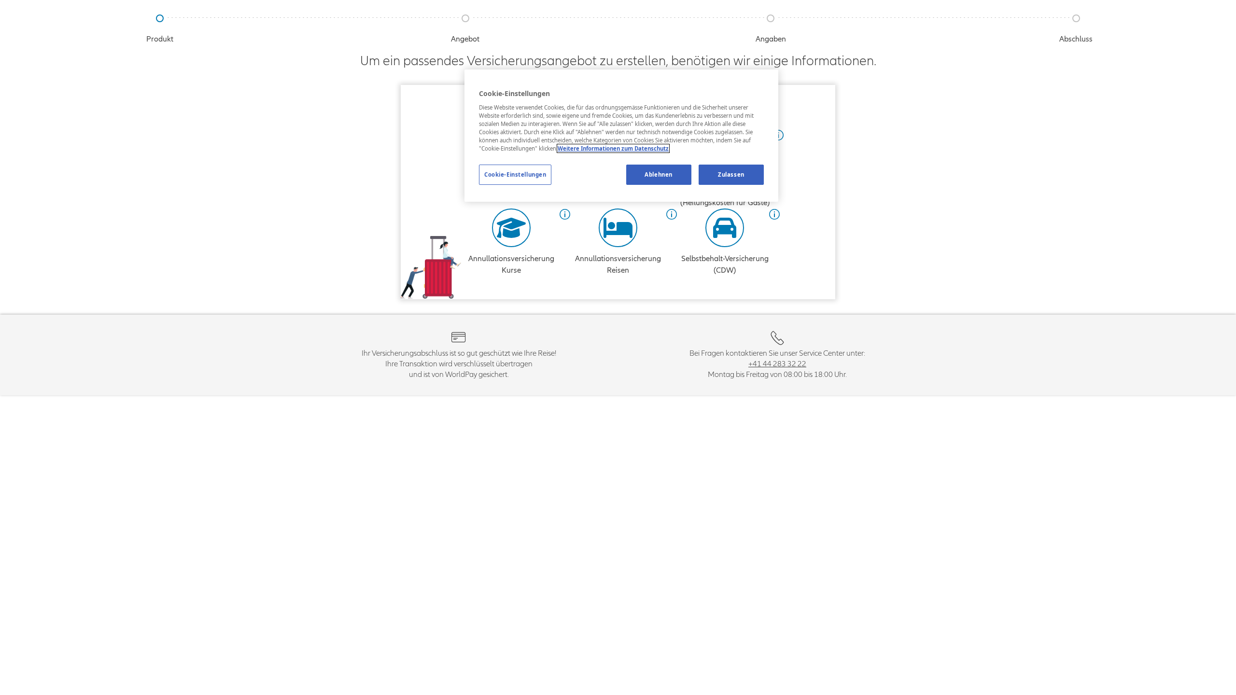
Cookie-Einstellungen (515, 174)
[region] (621, 136)
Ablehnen (659, 174)
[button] (565, 214)
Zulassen (731, 174)
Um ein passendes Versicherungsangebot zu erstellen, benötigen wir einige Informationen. (618, 61)
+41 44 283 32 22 (777, 364)
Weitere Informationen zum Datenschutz (613, 148)
